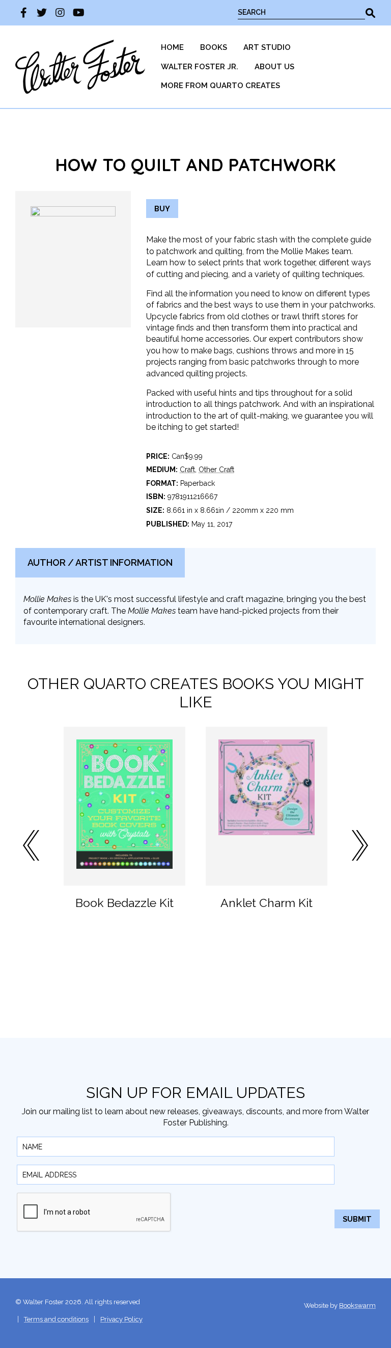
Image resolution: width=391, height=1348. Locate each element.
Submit (357, 1219)
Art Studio (267, 47)
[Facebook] (23, 12)
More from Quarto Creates (220, 85)
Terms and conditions (56, 1319)
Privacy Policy (121, 1319)
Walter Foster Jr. (199, 66)
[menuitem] (172, 47)
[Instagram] (60, 12)
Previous (31, 845)
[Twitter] (41, 12)
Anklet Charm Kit (266, 903)
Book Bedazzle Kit (124, 903)
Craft (187, 469)
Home (172, 47)
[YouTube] (78, 12)
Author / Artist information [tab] (100, 562)
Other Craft (216, 469)
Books (213, 47)
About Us (274, 66)
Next (360, 845)
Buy (162, 208)
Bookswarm (357, 1305)
